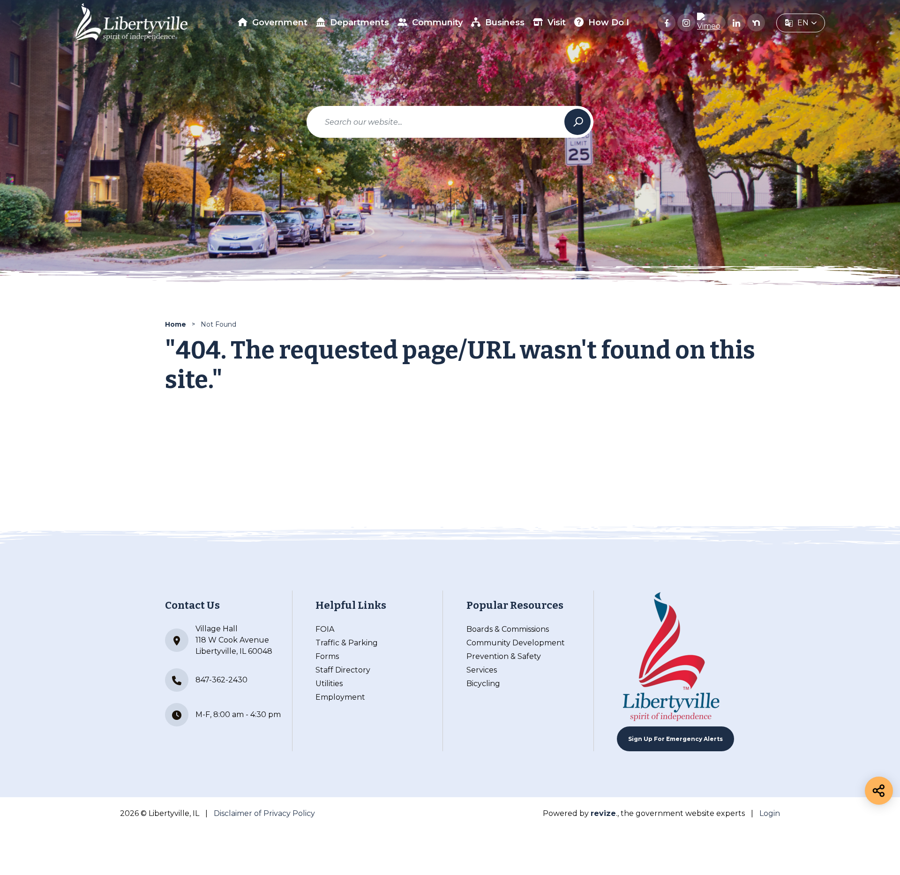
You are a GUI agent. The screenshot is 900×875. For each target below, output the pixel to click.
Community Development (515, 642)
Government (280, 22)
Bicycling (483, 683)
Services (481, 670)
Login (769, 813)
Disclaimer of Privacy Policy (264, 813)
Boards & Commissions (507, 629)
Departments (359, 22)
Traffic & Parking (346, 642)
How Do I (608, 22)
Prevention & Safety (503, 656)
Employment (340, 697)
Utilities (329, 683)
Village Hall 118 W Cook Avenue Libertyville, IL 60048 (233, 640)
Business (505, 22)
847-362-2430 (221, 679)
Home (175, 324)
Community (437, 22)
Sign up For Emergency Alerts (675, 738)
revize (603, 813)
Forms (327, 656)
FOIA (324, 629)
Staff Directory (342, 670)
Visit (557, 22)
